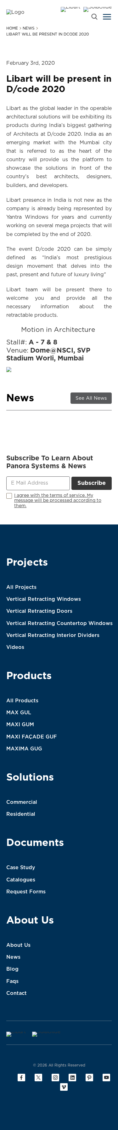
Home (12, 28)
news (29, 28)
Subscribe (91, 483)
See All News (91, 398)
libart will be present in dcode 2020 (47, 34)
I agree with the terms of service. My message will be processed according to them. (57, 500)
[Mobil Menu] (107, 16)
